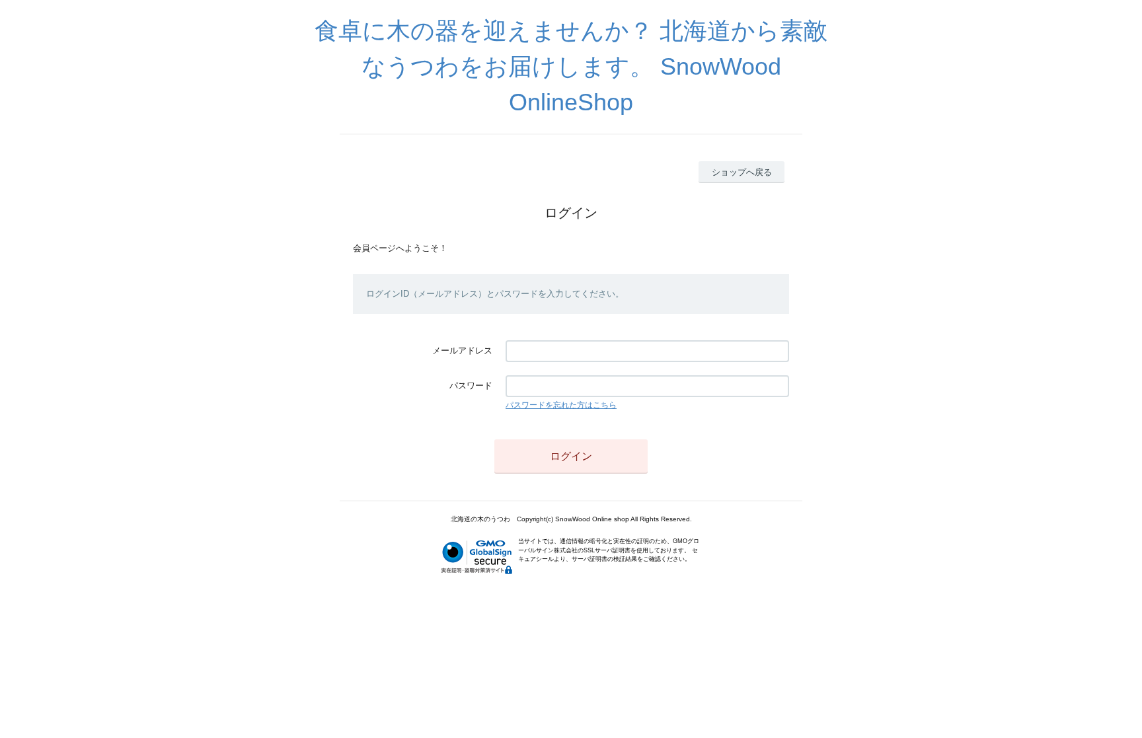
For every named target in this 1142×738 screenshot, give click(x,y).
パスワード (470, 385)
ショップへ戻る (742, 172)
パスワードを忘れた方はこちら (561, 405)
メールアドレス (462, 350)
